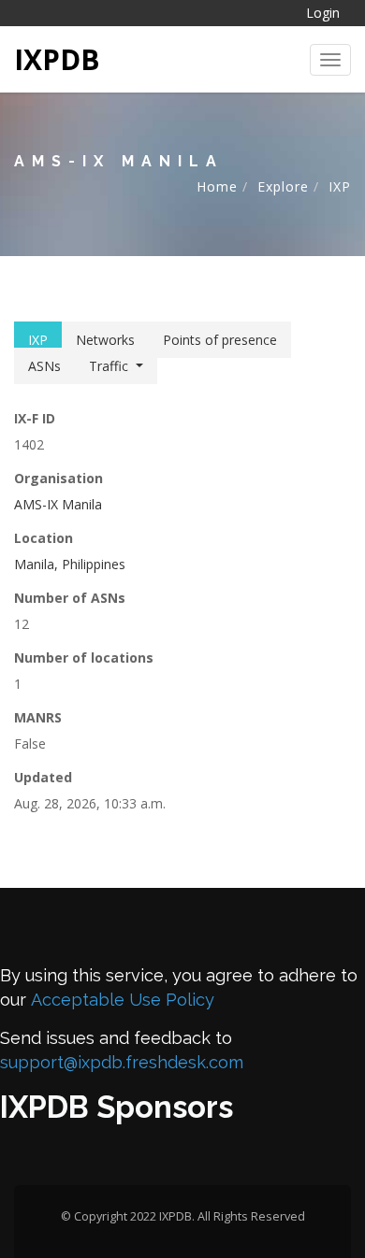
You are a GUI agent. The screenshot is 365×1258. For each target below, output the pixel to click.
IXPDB (57, 59)
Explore (283, 186)
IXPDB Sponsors (116, 1107)
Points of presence (220, 340)
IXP (339, 186)
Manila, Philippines (69, 564)
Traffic (108, 366)
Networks (105, 340)
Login (323, 12)
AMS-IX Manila (58, 504)
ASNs (44, 366)
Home (217, 186)
